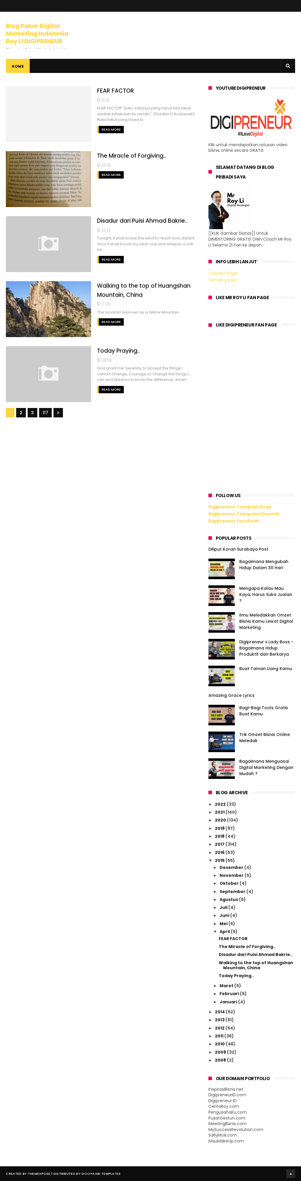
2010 (220, 1044)
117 (45, 413)
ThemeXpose (39, 1173)
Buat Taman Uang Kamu (265, 669)
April (225, 932)
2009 (221, 1052)
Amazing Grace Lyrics (231, 695)
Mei (224, 924)
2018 (220, 836)
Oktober (230, 883)
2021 (220, 812)
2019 (220, 828)
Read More (111, 129)
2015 (220, 860)
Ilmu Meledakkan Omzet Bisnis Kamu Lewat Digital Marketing (266, 621)
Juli (224, 907)
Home (18, 66)
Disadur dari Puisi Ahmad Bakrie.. (142, 221)
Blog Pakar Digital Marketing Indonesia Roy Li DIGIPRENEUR (37, 33)
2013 (220, 1020)
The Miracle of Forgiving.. (131, 156)
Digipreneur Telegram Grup (239, 507)
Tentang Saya (222, 280)
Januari (229, 1002)
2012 (220, 1028)
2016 (220, 852)
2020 (221, 820)
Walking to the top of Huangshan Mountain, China (256, 965)
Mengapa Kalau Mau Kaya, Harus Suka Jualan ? (265, 594)
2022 (221, 804)
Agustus (229, 899)
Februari (230, 994)
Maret (227, 986)
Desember (232, 867)
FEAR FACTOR (115, 91)
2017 (220, 844)
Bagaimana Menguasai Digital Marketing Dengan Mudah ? (266, 767)
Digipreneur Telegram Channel (243, 514)
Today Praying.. (118, 351)
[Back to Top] (290, 1173)
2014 (220, 1012)
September (233, 892)
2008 (221, 1060)
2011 (219, 1036)
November (232, 875)
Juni (225, 915)
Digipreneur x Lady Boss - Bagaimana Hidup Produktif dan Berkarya (266, 648)
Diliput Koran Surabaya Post (238, 549)
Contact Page (222, 273)
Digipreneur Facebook (233, 521)
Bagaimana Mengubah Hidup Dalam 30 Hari (263, 565)
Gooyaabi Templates (101, 1173)
